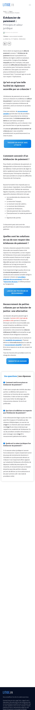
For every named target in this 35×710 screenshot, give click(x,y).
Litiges (11, 11)
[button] (30, 5)
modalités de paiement (13, 340)
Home (5, 11)
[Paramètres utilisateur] (5, 43)
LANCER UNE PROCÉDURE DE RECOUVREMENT (17, 292)
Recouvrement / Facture (12, 12)
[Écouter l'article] (9, 43)
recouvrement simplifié (13, 345)
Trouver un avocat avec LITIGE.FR (17, 143)
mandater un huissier (17, 361)
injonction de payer (11, 282)
